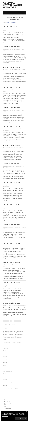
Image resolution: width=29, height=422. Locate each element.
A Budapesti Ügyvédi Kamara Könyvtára (12, 5)
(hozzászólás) (8, 406)
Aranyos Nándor (17, 28)
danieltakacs (16, 245)
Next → (18, 321)
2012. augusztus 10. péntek (8, 128)
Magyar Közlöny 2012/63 (11, 262)
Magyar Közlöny (6, 130)
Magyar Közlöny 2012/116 (11, 26)
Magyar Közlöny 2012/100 (11, 126)
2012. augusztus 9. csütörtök (8, 166)
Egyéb (4, 208)
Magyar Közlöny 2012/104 (11, 108)
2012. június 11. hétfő (7, 245)
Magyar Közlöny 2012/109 (11, 47)
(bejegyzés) (8, 403)
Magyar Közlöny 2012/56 (11, 282)
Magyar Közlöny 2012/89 (11, 182)
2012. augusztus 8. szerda (8, 227)
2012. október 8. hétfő (7, 28)
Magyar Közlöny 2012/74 (11, 225)
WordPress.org (7, 408)
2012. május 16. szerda (7, 285)
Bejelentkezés (7, 401)
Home (7, 22)
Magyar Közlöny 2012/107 (11, 67)
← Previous (6, 321)
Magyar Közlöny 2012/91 (11, 164)
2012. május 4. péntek (7, 305)
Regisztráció (7, 399)
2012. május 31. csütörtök (8, 264)
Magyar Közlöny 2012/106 (11, 87)
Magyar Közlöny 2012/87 (11, 204)
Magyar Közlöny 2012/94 (11, 145)
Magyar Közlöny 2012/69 (11, 243)
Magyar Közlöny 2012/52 (11, 303)
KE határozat (12, 22)
